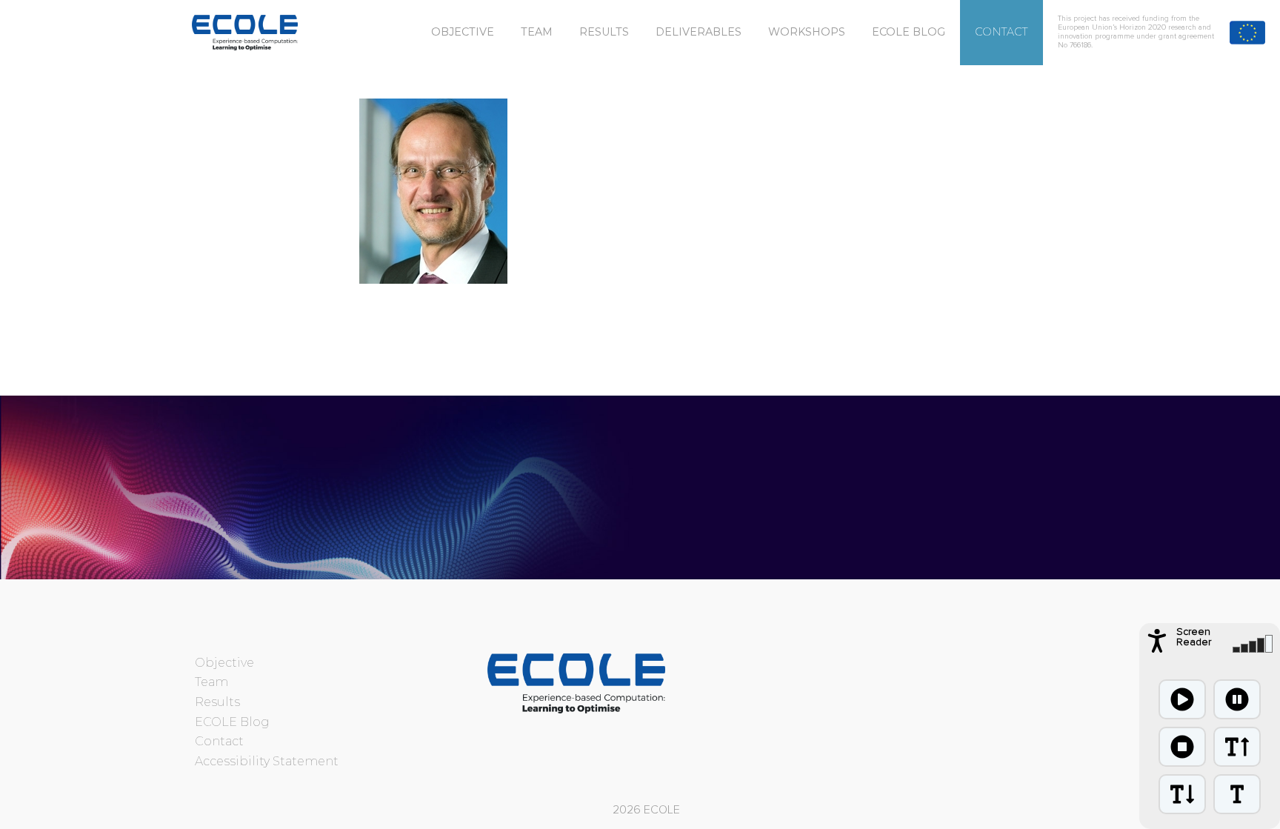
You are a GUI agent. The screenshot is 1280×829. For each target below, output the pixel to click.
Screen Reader (1193, 637)
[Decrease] (1182, 794)
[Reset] (1237, 794)
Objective (462, 32)
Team (537, 32)
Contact (1001, 32)
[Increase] (1237, 747)
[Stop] (1182, 747)
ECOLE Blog (908, 32)
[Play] (1182, 699)
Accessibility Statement (267, 761)
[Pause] (1237, 699)
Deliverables (698, 32)
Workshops (806, 32)
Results (604, 32)
